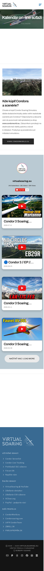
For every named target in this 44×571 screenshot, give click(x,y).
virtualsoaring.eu (22, 181)
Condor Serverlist (13, 459)
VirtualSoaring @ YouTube (16, 486)
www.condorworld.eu (11, 123)
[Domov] (9, 4)
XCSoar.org (10, 498)
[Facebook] (26, 555)
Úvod (16, 24)
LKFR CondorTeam (13, 522)
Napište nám (11, 474)
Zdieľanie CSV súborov (15, 494)
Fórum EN (9, 470)
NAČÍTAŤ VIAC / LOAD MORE (22, 359)
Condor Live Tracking (14, 462)
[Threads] (17, 555)
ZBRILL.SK (10, 526)
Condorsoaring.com (14, 518)
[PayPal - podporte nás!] (12, 555)
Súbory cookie (23, 550)
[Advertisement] (22, 400)
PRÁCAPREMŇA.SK (13, 530)
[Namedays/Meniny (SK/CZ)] (31, 555)
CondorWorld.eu (12, 514)
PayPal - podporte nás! (15, 502)
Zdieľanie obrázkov (13, 490)
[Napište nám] (7, 555)
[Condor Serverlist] (36, 555)
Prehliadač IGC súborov (16, 466)
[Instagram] (22, 555)
